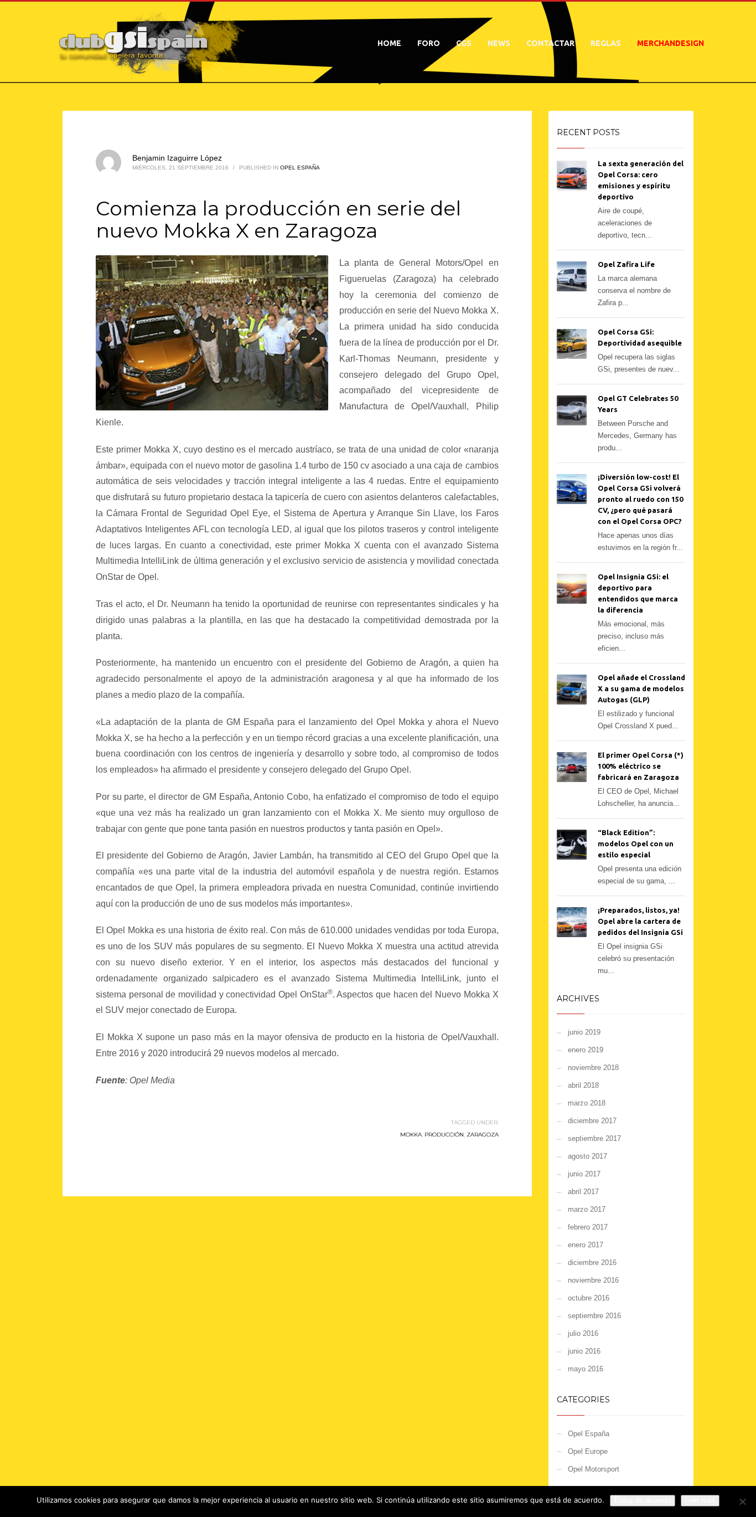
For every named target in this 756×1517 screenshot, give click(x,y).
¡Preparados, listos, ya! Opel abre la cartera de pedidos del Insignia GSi (640, 921)
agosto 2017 (587, 1156)
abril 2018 (583, 1085)
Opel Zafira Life (626, 264)
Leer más (700, 1500)
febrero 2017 (588, 1227)
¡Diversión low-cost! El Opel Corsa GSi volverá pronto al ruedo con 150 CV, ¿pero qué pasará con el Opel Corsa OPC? (640, 499)
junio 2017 (584, 1174)
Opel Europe (588, 1451)
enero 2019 (585, 1050)
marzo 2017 (586, 1209)
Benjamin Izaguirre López (177, 157)
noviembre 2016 (593, 1280)
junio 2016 (584, 1351)
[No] (742, 1501)
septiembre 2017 (594, 1138)
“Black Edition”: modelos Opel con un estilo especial (636, 843)
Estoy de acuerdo (642, 1500)
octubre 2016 (588, 1298)
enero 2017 (585, 1245)
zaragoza (483, 1134)
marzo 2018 (586, 1103)
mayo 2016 (585, 1369)
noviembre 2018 (593, 1067)
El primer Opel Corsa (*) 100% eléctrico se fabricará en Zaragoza (640, 766)
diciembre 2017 (592, 1121)
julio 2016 (583, 1333)
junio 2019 (584, 1032)
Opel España (300, 167)
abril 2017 (583, 1191)
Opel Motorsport (593, 1469)
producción (444, 1134)
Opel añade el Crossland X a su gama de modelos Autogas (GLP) (641, 688)
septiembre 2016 (594, 1316)
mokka (411, 1134)
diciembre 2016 (592, 1262)
